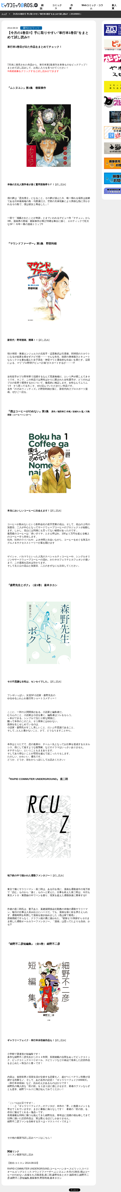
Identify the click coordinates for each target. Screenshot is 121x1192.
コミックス (57, 7)
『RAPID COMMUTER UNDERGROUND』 (33, 779)
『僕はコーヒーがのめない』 (24, 411)
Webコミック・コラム (92, 7)
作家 (71, 7)
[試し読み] (60, 184)
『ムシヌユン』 (16, 87)
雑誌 (42, 7)
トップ (4, 14)
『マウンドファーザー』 (22, 243)
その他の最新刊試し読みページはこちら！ (29, 1138)
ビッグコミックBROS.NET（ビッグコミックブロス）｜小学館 (19, 5)
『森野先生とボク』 (19, 585)
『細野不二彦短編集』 (20, 943)
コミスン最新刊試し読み (20, 1154)
